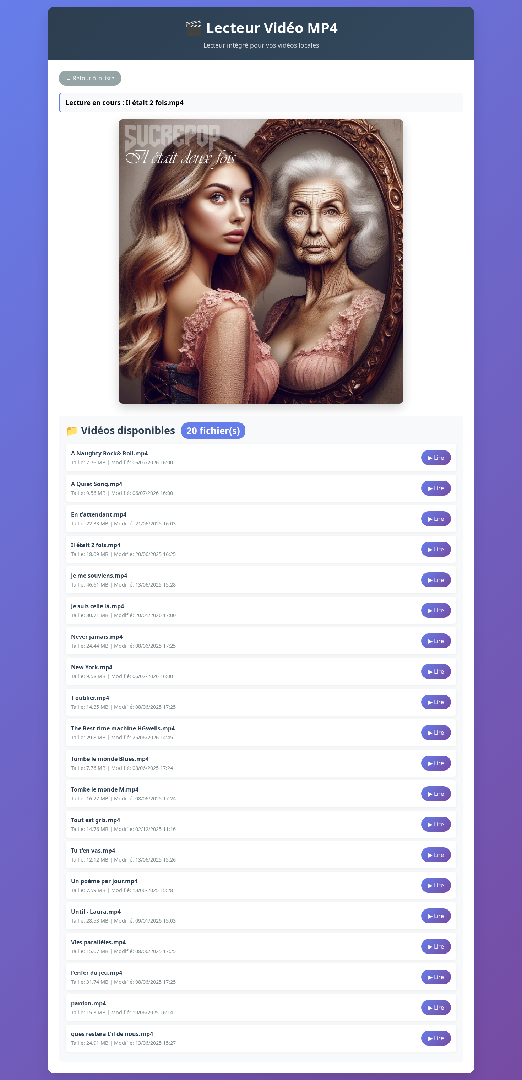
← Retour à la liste (90, 78)
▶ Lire (436, 457)
